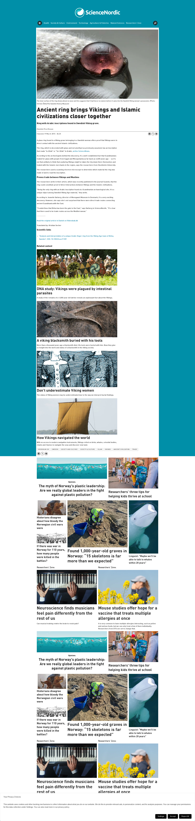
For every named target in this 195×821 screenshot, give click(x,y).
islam (100, 449)
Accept (173, 816)
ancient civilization (122, 449)
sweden (55, 449)
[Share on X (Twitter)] (152, 133)
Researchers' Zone (133, 23)
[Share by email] (156, 133)
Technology (83, 23)
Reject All (185, 816)
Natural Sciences (117, 23)
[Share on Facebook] (149, 133)
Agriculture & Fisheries (99, 23)
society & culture (87, 449)
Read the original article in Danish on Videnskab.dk (57, 221)
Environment (72, 23)
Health (46, 23)
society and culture (69, 449)
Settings (161, 816)
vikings (108, 449)
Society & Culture (58, 23)
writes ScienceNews (81, 151)
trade (134, 449)
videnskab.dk (43, 449)
